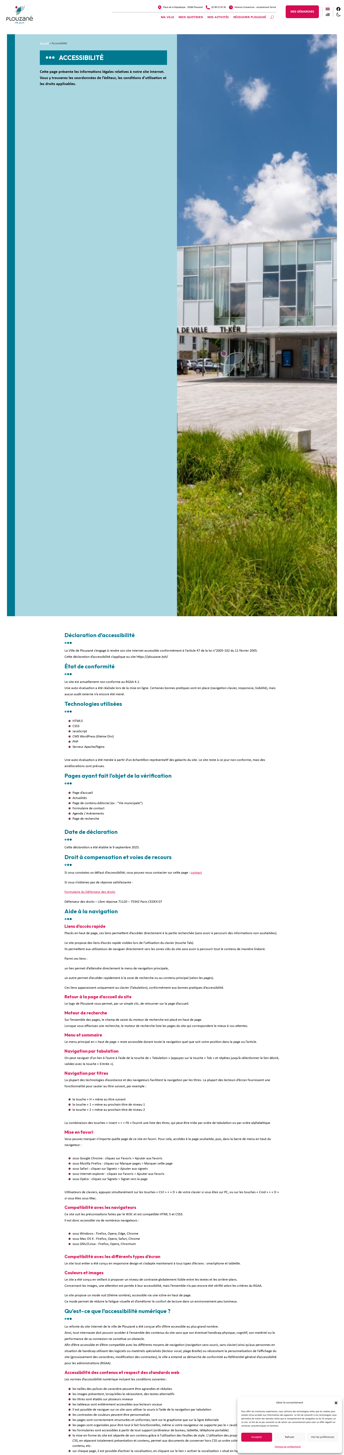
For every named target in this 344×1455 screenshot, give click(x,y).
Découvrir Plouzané (249, 17)
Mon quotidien (191, 17)
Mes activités (218, 17)
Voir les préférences (322, 1437)
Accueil (44, 43)
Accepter (256, 1437)
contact (196, 873)
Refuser (289, 1437)
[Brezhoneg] (328, 15)
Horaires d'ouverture (244, 7)
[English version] (328, 9)
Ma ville (167, 17)
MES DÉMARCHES (302, 11)
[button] (336, 1403)
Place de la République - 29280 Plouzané (183, 7)
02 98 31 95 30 (218, 7)
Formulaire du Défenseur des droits (89, 892)
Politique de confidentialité (288, 1447)
